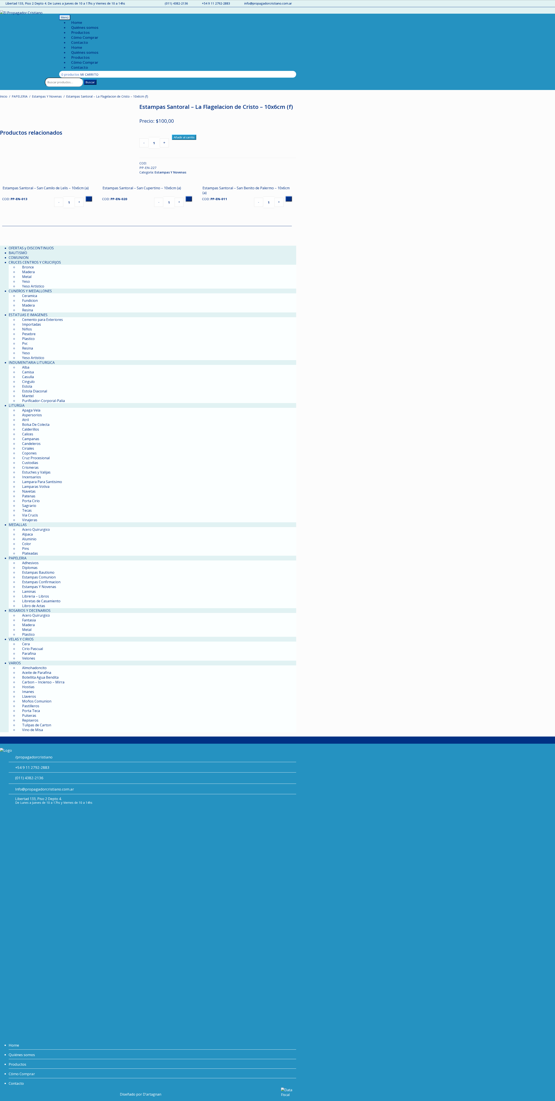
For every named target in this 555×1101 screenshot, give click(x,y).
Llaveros (29, 696)
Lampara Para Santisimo (42, 481)
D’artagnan (152, 1094)
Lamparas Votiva (35, 486)
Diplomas (30, 567)
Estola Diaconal (34, 391)
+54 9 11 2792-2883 (216, 3)
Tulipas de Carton (36, 725)
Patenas (28, 496)
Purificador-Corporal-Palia (43, 400)
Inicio (3, 96)
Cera (26, 644)
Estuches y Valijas (36, 472)
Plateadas (30, 553)
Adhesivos (30, 562)
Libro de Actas (33, 605)
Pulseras (29, 715)
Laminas (29, 591)
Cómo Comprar (84, 37)
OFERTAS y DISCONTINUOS (31, 248)
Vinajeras (29, 520)
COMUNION (19, 257)
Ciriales (28, 448)
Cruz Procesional (36, 458)
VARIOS (15, 663)
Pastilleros (30, 706)
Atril (25, 419)
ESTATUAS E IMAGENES (28, 314)
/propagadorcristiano (33, 757)
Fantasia (29, 620)
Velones (28, 658)
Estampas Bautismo (38, 572)
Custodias (30, 462)
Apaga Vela (31, 410)
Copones (29, 453)
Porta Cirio (31, 500)
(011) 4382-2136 (176, 3)
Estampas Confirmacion (41, 582)
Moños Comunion (36, 701)
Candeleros (31, 443)
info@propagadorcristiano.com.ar (268, 3)
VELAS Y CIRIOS (21, 639)
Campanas (30, 438)
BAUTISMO (18, 252)
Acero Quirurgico (36, 529)
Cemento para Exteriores (42, 319)
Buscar (90, 82)
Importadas (31, 324)
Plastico (28, 338)
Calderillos (30, 429)
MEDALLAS (18, 524)
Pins (25, 548)
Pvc (25, 343)
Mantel (28, 396)
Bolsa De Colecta (35, 424)
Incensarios (31, 477)
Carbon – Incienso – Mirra (43, 682)
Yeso (26, 281)
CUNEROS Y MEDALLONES (30, 291)
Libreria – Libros (35, 596)
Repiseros (30, 720)
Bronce (28, 267)
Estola (27, 386)
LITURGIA (16, 405)
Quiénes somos (84, 27)
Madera (28, 272)
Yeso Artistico (33, 286)
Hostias (28, 686)
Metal (26, 276)
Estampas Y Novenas (47, 96)
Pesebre (29, 334)
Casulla (28, 376)
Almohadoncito (34, 667)
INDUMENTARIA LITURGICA (32, 362)
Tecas (27, 510)
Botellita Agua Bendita (40, 677)
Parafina (29, 653)
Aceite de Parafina (36, 672)
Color (26, 543)
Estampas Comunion (39, 577)
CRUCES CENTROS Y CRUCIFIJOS (35, 262)
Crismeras (30, 467)
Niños (27, 329)
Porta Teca (31, 710)
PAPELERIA (20, 96)
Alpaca (27, 534)
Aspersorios (32, 415)
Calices (27, 434)
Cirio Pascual (32, 648)
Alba (25, 367)
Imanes (28, 691)
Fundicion (30, 300)
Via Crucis (30, 515)
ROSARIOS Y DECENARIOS (30, 610)
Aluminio (29, 539)
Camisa (28, 372)
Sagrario (29, 505)
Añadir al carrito (184, 137)
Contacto (79, 42)
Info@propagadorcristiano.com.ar (44, 789)
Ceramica (29, 295)
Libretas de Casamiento (41, 601)
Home (76, 22)
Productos (80, 32)
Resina (27, 310)
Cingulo (28, 381)
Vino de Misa (32, 729)
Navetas (29, 491)
